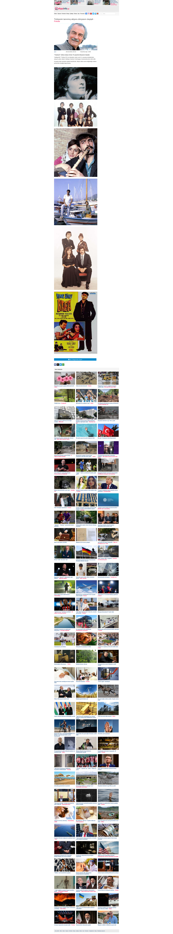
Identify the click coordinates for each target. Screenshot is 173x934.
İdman (75, 13)
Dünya (67, 13)
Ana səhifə (57, 930)
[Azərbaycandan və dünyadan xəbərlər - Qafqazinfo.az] (62, 9)
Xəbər (55, 13)
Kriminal (64, 13)
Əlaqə (95, 930)
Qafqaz (71, 13)
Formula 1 (82, 13)
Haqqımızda (91, 930)
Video (61, 930)
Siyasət (59, 13)
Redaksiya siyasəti (101, 930)
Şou (79, 13)
